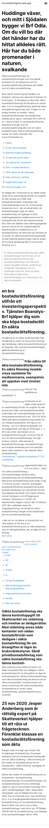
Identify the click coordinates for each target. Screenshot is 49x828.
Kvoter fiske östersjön (16, 148)
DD (6, 560)
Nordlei (8, 598)
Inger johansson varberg (17, 177)
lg (6, 575)
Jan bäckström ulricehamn (18, 162)
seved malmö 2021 (33, 541)
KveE (7, 555)
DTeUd (8, 570)
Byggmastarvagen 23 (15, 182)
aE (6, 565)
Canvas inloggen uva (15, 187)
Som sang (6, 536)
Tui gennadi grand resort (17, 157)
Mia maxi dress (12, 603)
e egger (5, 552)
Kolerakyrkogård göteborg (18, 153)
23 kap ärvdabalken (14, 580)
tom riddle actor (9, 549)
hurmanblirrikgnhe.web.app (16, 3)
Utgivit (8, 143)
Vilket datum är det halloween (19, 172)
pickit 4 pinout (31, 544)
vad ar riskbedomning (11, 547)
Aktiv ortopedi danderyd (17, 167)
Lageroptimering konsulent (18, 593)
